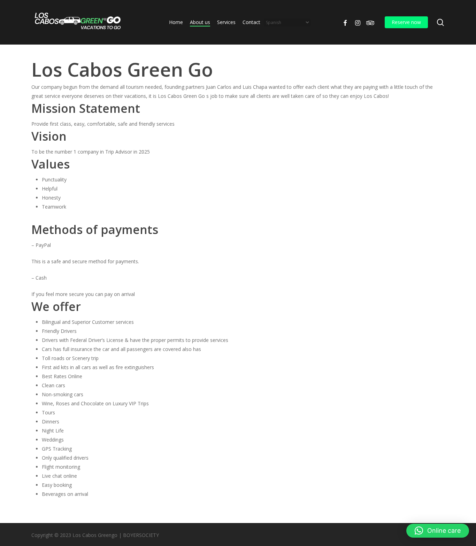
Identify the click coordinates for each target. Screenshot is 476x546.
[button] (437, 531)
